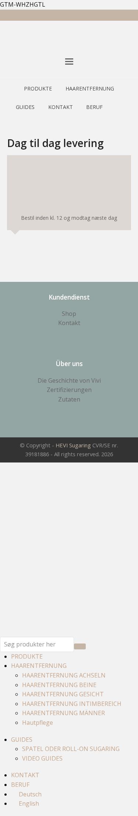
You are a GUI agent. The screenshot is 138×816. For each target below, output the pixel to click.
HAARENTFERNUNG (39, 666)
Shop (69, 314)
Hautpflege (37, 722)
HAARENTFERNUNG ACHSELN (64, 675)
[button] (69, 61)
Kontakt (69, 323)
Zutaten (69, 399)
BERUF (20, 785)
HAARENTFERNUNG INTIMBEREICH (71, 704)
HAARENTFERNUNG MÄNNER (63, 713)
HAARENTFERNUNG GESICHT (63, 694)
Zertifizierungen (69, 390)
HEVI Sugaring (73, 445)
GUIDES (21, 739)
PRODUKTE (27, 656)
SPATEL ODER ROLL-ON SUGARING (71, 749)
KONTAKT (25, 775)
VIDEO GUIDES (42, 758)
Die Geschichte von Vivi (69, 380)
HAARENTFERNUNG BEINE (59, 685)
